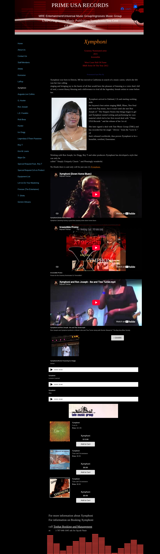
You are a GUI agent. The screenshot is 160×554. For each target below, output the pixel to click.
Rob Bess (22, 120)
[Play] (51, 369)
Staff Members (24, 62)
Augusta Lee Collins (26, 94)
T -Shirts (21, 196)
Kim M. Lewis (23, 151)
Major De (21, 158)
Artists (20, 69)
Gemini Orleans (24, 202)
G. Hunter (22, 101)
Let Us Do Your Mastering (28, 183)
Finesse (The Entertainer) (28, 189)
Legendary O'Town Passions (29, 139)
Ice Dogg (21, 132)
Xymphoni (22, 88)
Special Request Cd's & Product (31, 170)
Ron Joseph (23, 107)
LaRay (20, 82)
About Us (21, 50)
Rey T (20, 145)
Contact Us (22, 56)
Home (20, 44)
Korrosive (22, 75)
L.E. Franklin (23, 113)
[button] (135, 5)
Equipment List (24, 177)
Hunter (20, 126)
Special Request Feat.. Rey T (30, 164)
